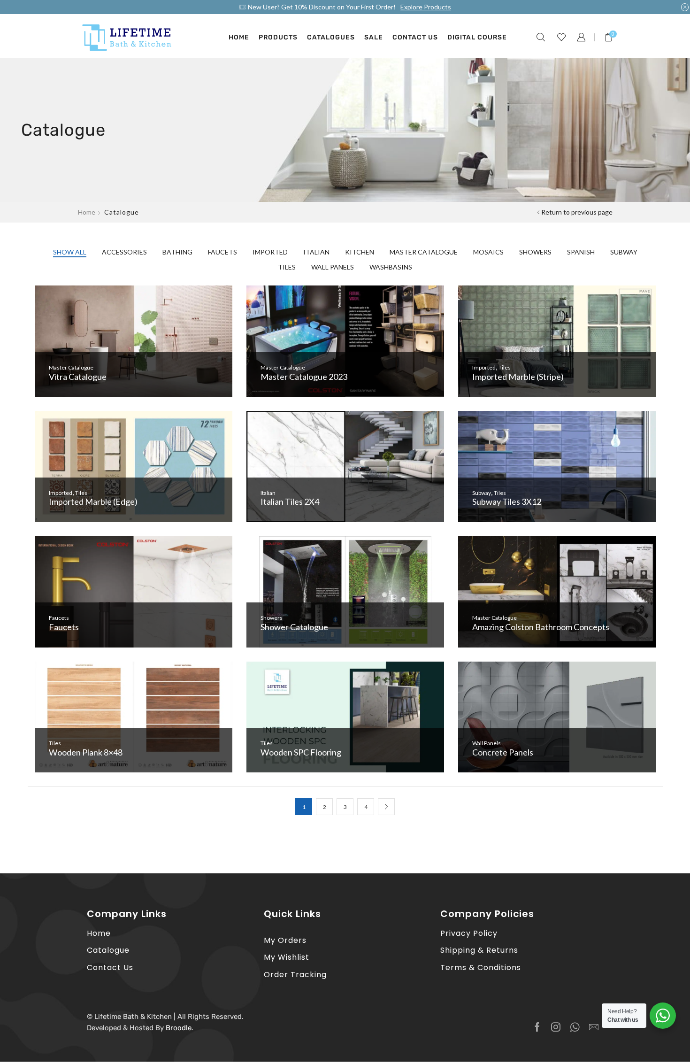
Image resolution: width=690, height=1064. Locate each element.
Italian (316, 252)
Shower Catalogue (294, 627)
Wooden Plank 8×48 (86, 752)
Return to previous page (577, 212)
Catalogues (331, 37)
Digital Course (477, 37)
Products (278, 37)
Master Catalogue (424, 252)
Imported (270, 252)
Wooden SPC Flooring (301, 752)
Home (239, 37)
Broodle (179, 1028)
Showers (535, 252)
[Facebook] (537, 1027)
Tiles (287, 267)
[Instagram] (555, 1027)
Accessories (124, 252)
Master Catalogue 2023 (304, 376)
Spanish (581, 252)
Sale (373, 37)
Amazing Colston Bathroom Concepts (540, 627)
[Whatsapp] (575, 1027)
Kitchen (359, 252)
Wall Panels (332, 267)
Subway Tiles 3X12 (506, 501)
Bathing (177, 252)
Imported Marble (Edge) (93, 501)
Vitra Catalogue (78, 376)
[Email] (593, 1027)
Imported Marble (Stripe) (518, 376)
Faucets (222, 252)
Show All (69, 252)
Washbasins (390, 267)
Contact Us (415, 37)
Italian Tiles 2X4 (290, 501)
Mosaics (488, 252)
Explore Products (425, 7)
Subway (623, 252)
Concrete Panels (502, 752)
